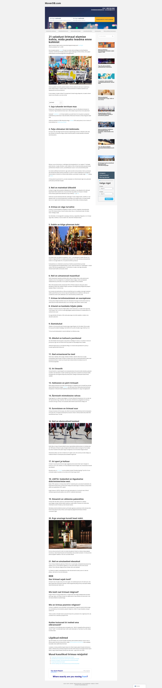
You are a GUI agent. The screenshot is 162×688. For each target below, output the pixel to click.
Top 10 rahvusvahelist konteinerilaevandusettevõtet (106, 148)
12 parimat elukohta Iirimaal (58, 662)
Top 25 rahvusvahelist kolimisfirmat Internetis (105, 66)
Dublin (51, 176)
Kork (87, 174)
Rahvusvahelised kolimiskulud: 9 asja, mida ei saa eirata (106, 98)
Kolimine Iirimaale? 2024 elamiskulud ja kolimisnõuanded (64, 660)
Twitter (96, 683)
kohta (68, 683)
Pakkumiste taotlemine (104, 19)
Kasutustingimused (86, 683)
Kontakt (71, 683)
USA (78, 193)
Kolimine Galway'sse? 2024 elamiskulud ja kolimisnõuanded (65, 663)
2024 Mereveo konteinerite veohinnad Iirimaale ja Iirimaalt (65, 658)
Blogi (65, 683)
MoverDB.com (53, 3)
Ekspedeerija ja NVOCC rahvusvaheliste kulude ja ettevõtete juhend (105, 114)
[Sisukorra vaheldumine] (60, 103)
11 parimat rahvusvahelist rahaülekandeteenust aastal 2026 (106, 82)
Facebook (93, 683)
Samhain (65, 387)
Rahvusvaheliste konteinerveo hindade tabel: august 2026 (106, 51)
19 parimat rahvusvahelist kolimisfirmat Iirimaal (62, 657)
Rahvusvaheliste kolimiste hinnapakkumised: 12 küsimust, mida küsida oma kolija (106, 131)
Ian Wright (80, 45)
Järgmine (108, 199)
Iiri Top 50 (59, 470)
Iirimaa (61, 50)
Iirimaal (71, 120)
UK (74, 193)
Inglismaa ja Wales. (62, 122)
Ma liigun (101, 186)
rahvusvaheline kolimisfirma (76, 642)
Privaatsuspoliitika (78, 683)
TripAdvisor (56, 114)
